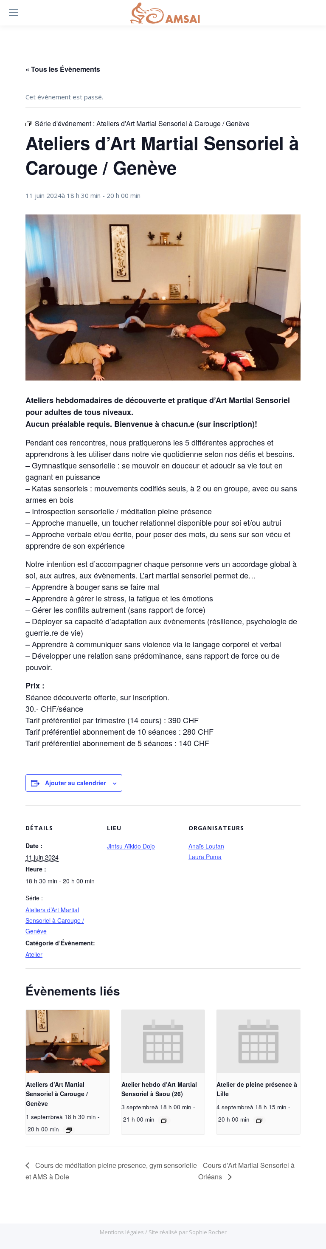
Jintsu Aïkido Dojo (131, 846)
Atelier (33, 954)
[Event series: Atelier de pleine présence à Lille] (259, 1120)
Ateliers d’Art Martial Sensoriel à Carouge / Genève (54, 920)
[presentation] (68, 1041)
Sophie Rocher (208, 1232)
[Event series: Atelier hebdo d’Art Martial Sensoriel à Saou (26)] (164, 1120)
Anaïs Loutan (206, 846)
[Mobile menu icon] (13, 13)
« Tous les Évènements (62, 69)
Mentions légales (122, 1232)
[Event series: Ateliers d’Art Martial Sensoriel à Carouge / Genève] (69, 1130)
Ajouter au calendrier (75, 782)
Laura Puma (205, 856)
